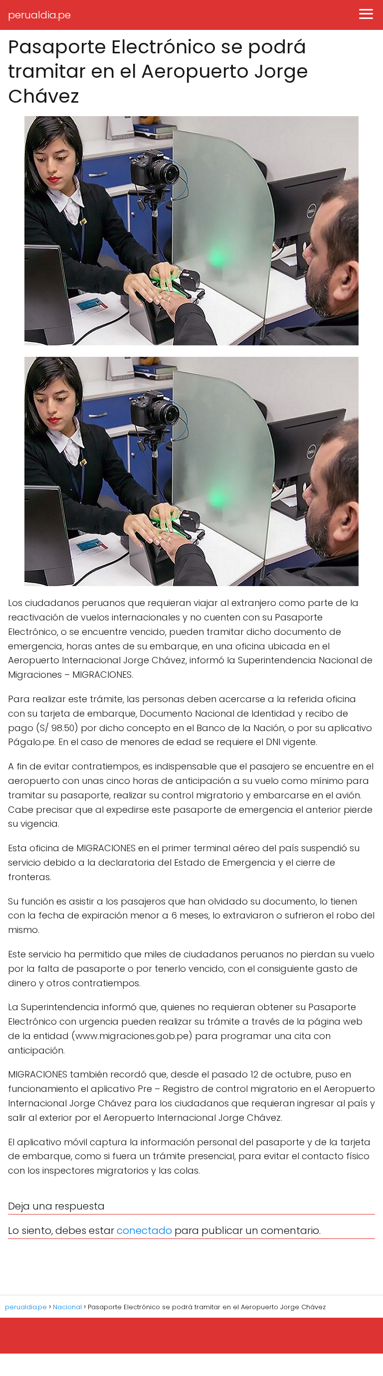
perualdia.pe (39, 15)
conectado (144, 1230)
